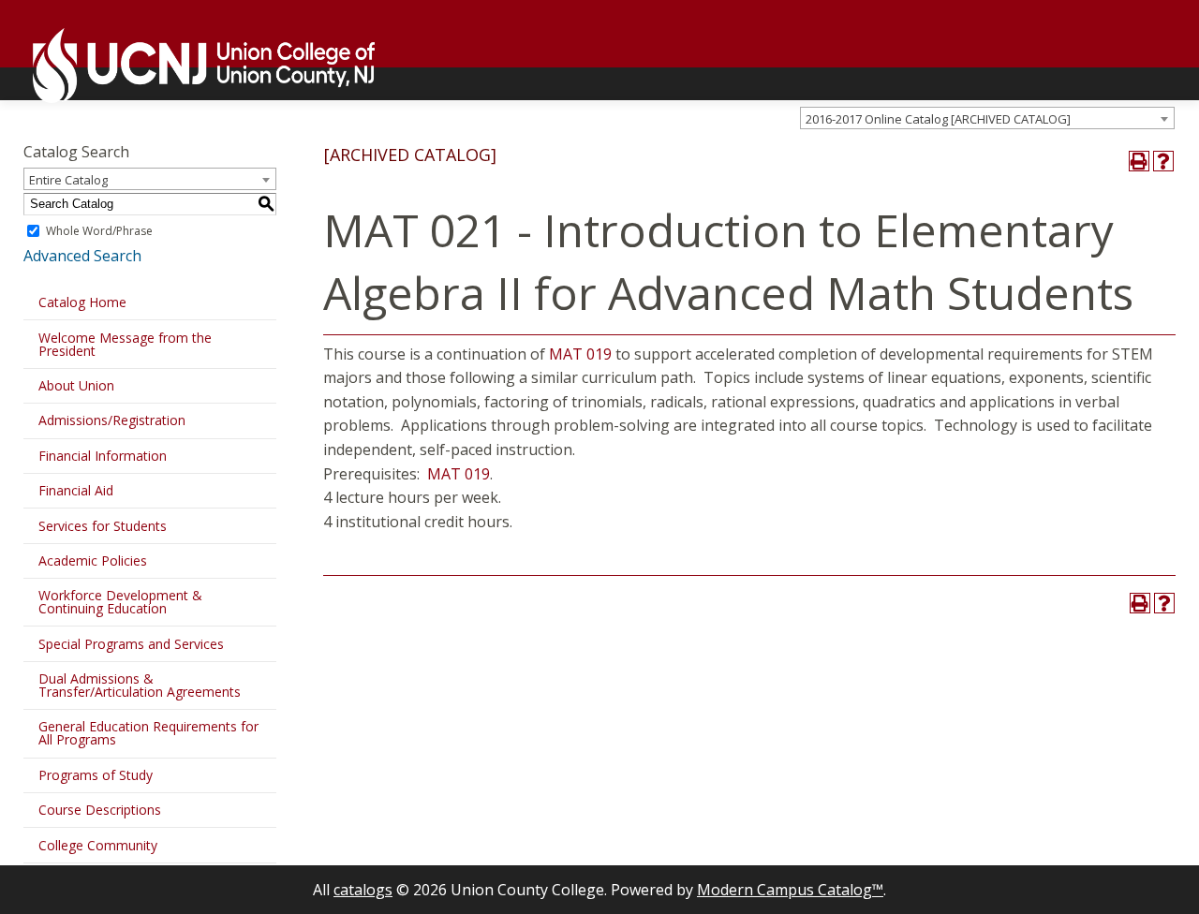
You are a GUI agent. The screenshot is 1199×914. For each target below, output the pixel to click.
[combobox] (987, 118)
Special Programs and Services (131, 644)
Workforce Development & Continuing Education (120, 601)
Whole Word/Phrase (99, 231)
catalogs (362, 889)
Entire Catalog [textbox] (68, 179)
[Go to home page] (194, 65)
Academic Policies (92, 560)
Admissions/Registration (111, 420)
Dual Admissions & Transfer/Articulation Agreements (139, 685)
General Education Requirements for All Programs (148, 732)
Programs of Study (95, 775)
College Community (97, 845)
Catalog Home (82, 302)
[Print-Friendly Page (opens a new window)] (1139, 161)
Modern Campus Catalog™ (790, 889)
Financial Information (102, 455)
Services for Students (102, 526)
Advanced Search (82, 255)
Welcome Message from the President (125, 344)
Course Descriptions (99, 809)
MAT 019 (580, 354)
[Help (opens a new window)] (1163, 161)
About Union (76, 385)
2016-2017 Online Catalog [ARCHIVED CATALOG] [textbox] (938, 119)
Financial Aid (75, 490)
